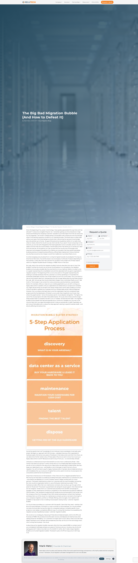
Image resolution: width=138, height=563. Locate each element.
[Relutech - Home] (29, 2)
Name (90, 236)
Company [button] (58, 2)
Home (28, 227)
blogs (33, 227)
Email (90, 248)
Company (91, 242)
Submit (92, 266)
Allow (101, 558)
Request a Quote (107, 2)
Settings (108, 558)
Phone (90, 254)
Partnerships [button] (75, 2)
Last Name (103, 236)
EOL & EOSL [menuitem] (95, 2)
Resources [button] (86, 2)
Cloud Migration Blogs (44, 121)
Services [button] (66, 2)
